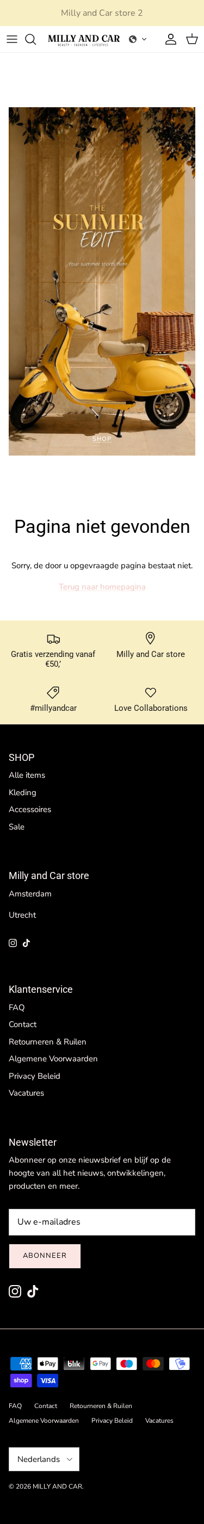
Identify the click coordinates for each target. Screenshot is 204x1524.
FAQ (17, 1007)
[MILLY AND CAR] (84, 39)
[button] (138, 39)
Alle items (27, 775)
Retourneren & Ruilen (47, 1041)
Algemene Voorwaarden (53, 1058)
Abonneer (45, 1256)
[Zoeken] (36, 39)
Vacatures (26, 1092)
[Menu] (12, 39)
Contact (22, 1024)
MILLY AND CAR (57, 1486)
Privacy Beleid (34, 1076)
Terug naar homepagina (102, 586)
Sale (16, 826)
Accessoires (30, 809)
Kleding (22, 792)
